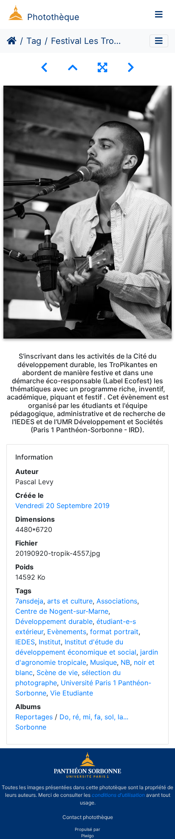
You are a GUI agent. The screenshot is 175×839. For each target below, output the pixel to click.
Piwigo (87, 835)
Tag (33, 41)
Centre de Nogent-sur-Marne (61, 611)
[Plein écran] (102, 67)
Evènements (66, 631)
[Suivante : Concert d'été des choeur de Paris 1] (130, 67)
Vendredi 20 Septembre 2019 (62, 505)
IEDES (25, 642)
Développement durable (54, 621)
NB (125, 662)
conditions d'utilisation (118, 795)
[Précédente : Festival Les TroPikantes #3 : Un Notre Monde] (44, 67)
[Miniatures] (73, 67)
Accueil (12, 40)
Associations (116, 601)
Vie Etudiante (71, 693)
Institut (50, 642)
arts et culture (70, 601)
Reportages (34, 717)
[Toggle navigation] (159, 14)
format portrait (114, 631)
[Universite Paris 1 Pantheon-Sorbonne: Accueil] (87, 776)
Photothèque (53, 17)
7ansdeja (29, 601)
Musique (103, 662)
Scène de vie (57, 672)
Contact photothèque (87, 817)
